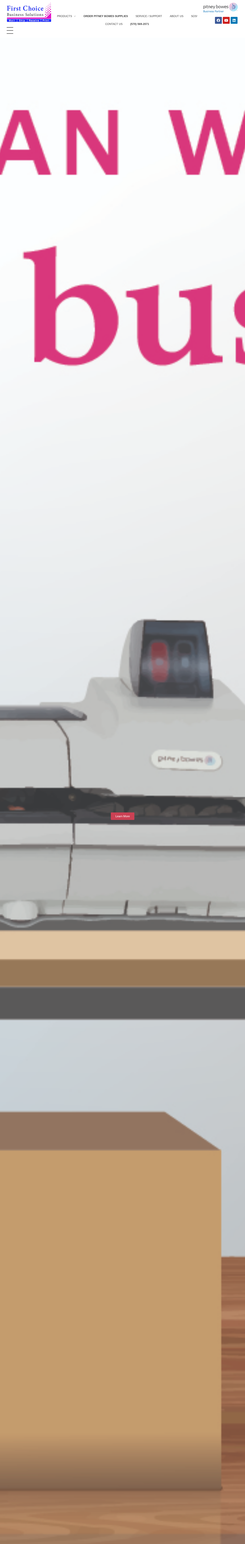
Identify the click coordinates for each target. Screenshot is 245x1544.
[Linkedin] (234, 20)
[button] (122, 816)
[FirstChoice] (29, 12)
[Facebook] (218, 20)
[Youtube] (226, 20)
